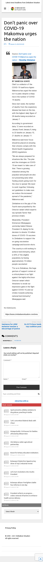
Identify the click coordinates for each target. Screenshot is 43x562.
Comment (7, 360)
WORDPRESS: (7, 340)
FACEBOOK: (17, 340)
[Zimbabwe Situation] (18, 10)
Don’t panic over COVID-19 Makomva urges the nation (24, 57)
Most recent (7, 405)
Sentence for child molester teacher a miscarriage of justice (11, 326)
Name (6, 379)
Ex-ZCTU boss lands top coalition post (32, 325)
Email (24, 379)
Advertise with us (21, 401)
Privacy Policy (10, 528)
